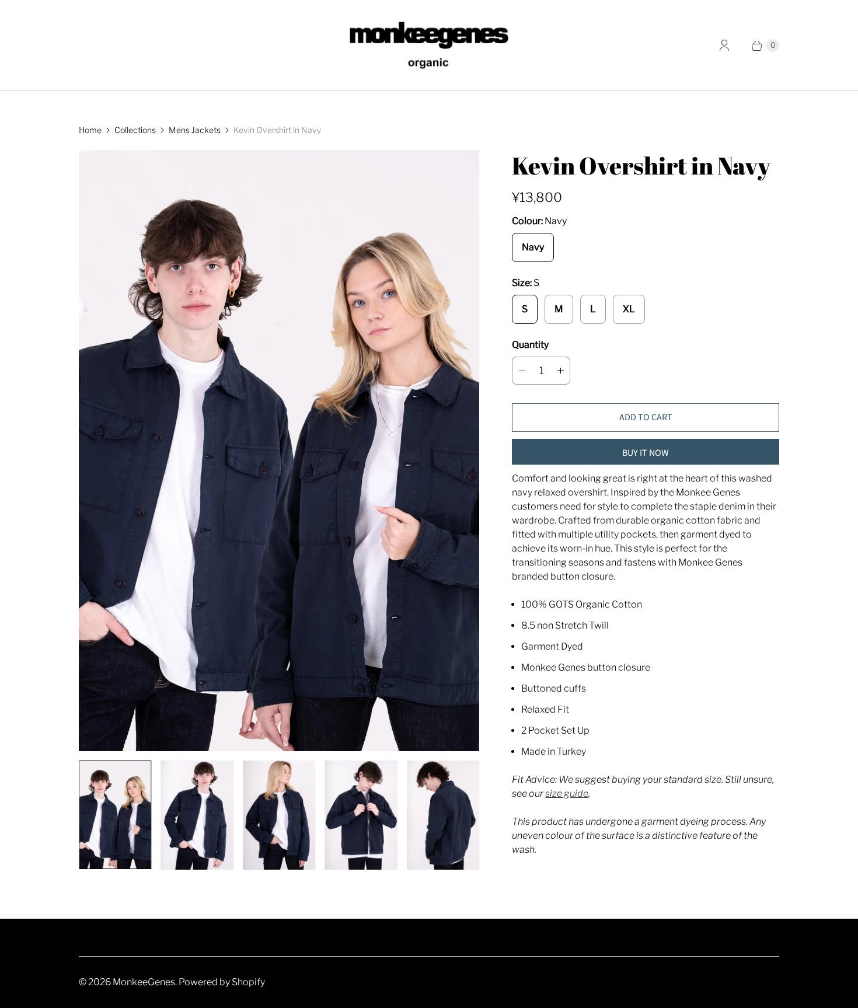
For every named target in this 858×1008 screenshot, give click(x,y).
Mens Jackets (195, 130)
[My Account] (724, 46)
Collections (135, 130)
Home (90, 130)
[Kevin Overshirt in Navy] (279, 450)
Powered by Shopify (222, 982)
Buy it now (645, 453)
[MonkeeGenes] (429, 45)
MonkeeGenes (144, 982)
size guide (566, 793)
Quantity (530, 344)
